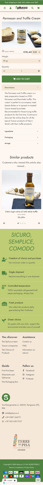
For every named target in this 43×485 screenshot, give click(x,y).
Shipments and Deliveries (8, 376)
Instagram (29, 374)
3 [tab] (22, 223)
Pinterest (29, 378)
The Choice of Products (8, 351)
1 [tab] (18, 223)
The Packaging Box (10, 381)
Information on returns (28, 351)
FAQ (24, 345)
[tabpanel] (21, 194)
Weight (5, 56)
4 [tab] (25, 223)
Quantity (5, 66)
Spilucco (19, 464)
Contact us (26, 341)
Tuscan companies (10, 345)
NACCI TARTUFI (9, 52)
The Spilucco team (10, 341)
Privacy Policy (29, 467)
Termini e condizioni (16, 467)
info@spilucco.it (11, 413)
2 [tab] (20, 223)
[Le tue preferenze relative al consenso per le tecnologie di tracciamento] (4, 483)
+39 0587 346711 (12, 417)
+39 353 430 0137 (13, 421)
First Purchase (8, 370)
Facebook (29, 370)
